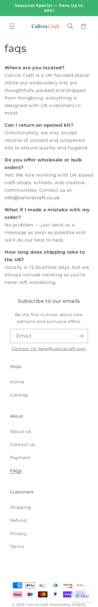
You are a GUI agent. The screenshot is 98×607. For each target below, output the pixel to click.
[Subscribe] (81, 336)
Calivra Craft (38, 604)
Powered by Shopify (68, 604)
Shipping (20, 507)
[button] (12, 26)
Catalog (19, 394)
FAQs (16, 470)
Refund (18, 520)
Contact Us (22, 444)
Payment (20, 457)
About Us (20, 431)
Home (17, 381)
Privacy (18, 533)
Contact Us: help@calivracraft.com (49, 348)
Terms (17, 546)
